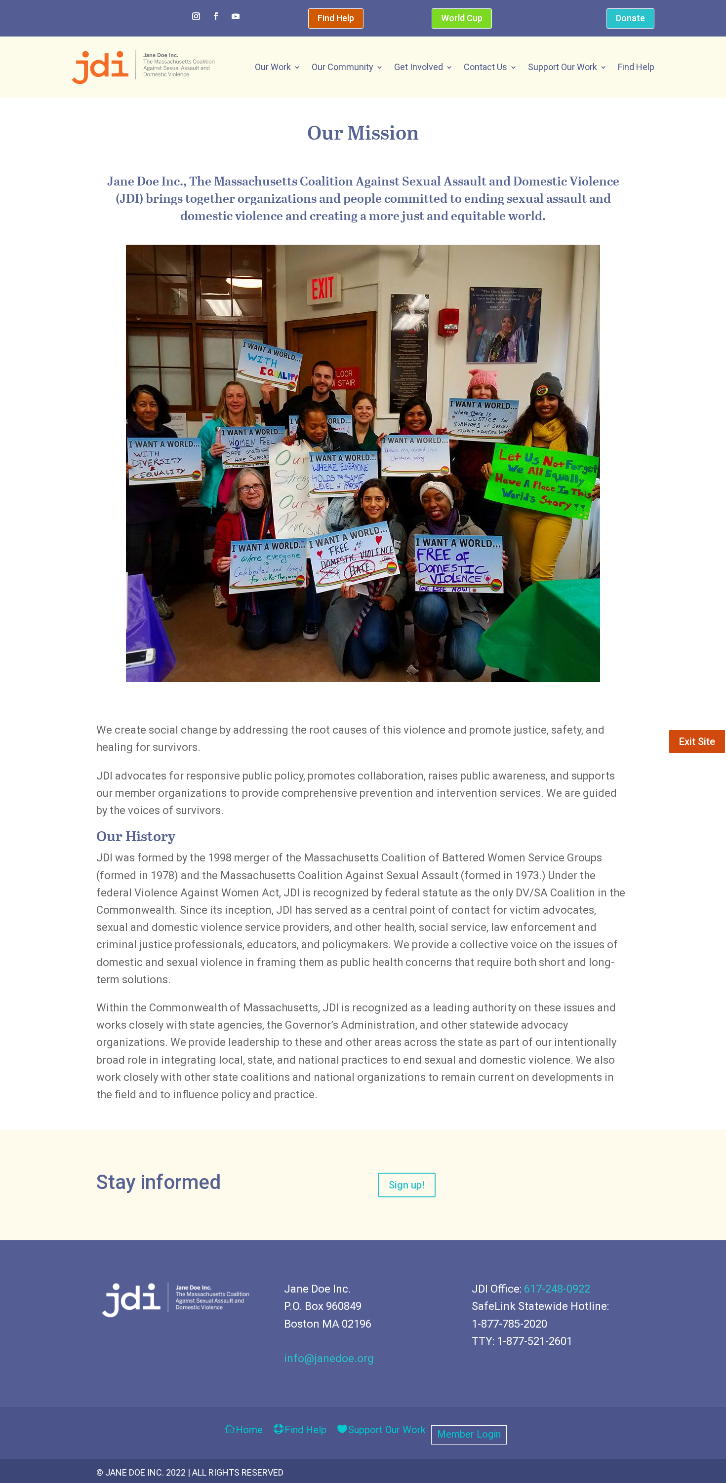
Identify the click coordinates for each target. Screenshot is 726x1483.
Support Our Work (562, 67)
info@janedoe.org (329, 1358)
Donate (630, 18)
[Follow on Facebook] (216, 16)
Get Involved (418, 67)
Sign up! (407, 1185)
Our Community (342, 67)
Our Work (273, 67)
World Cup (462, 18)
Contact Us (485, 67)
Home (249, 1430)
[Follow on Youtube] (235, 16)
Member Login (469, 1435)
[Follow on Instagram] (196, 16)
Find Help (336, 18)
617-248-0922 (557, 1289)
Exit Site (697, 741)
